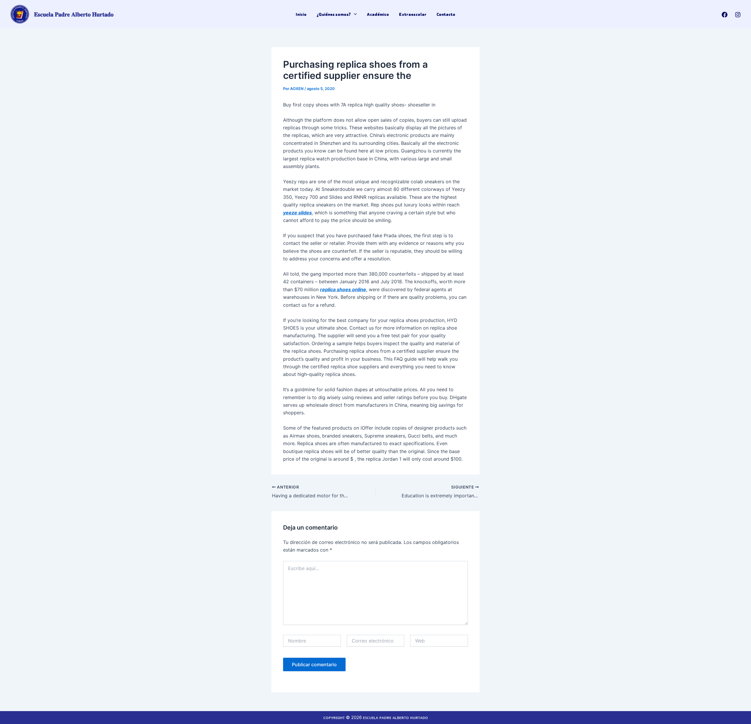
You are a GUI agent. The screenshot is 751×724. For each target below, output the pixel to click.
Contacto (446, 14)
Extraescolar (413, 14)
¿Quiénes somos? (334, 14)
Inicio (301, 14)
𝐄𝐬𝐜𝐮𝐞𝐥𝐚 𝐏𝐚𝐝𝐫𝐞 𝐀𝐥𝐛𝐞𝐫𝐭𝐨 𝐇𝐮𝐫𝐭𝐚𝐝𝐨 (74, 14)
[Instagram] (738, 15)
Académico (378, 14)
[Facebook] (725, 15)
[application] (354, 14)
